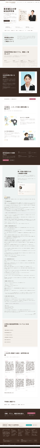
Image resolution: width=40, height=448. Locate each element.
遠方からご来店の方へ (20, 434)
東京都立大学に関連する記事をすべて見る (9, 392)
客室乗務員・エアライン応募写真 (14, 432)
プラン (25, 30)
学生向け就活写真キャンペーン (14, 434)
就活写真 (5, 197)
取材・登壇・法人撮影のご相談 (34, 435)
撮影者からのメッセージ (22, 30)
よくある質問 (28, 30)
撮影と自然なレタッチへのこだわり (21, 430)
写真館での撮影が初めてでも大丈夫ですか (9, 330)
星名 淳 (20, 190)
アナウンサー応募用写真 (14, 433)
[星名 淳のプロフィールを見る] (20, 187)
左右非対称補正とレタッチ (14, 404)
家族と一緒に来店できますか (8, 339)
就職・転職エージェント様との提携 (34, 430)
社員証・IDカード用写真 (34, 434)
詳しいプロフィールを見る (21, 193)
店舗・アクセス (23, 404)
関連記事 (31, 30)
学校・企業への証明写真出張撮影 (34, 433)
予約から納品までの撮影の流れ (21, 431)
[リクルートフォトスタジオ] (10, 2)
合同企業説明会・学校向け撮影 (34, 431)
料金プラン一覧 (13, 435)
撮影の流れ (5, 404)
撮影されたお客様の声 (20, 435)
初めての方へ (8, 30)
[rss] (34, 0)
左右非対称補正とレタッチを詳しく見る (7, 90)
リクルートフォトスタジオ (6, 430)
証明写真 (10, 22)
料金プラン (9, 404)
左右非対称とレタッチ (13, 30)
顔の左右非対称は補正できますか (8, 332)
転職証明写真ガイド (20, 433)
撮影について (17, 30)
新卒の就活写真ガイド (20, 432)
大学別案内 (5, 30)
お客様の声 (19, 404)
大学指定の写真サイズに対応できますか (9, 337)
